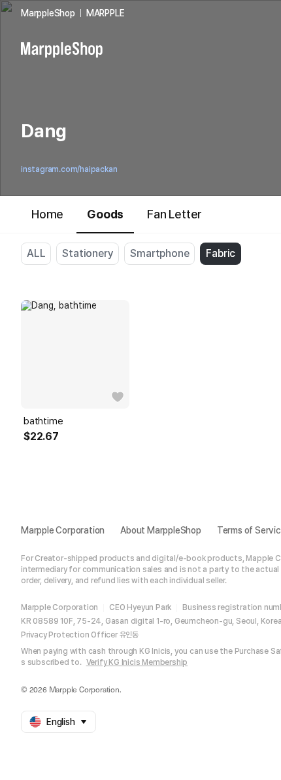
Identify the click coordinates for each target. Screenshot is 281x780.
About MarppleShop (160, 530)
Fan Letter (174, 214)
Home (47, 214)
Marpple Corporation (63, 530)
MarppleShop (48, 13)
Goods (105, 214)
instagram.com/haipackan (69, 169)
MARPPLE (105, 13)
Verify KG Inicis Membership (137, 662)
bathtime (43, 421)
